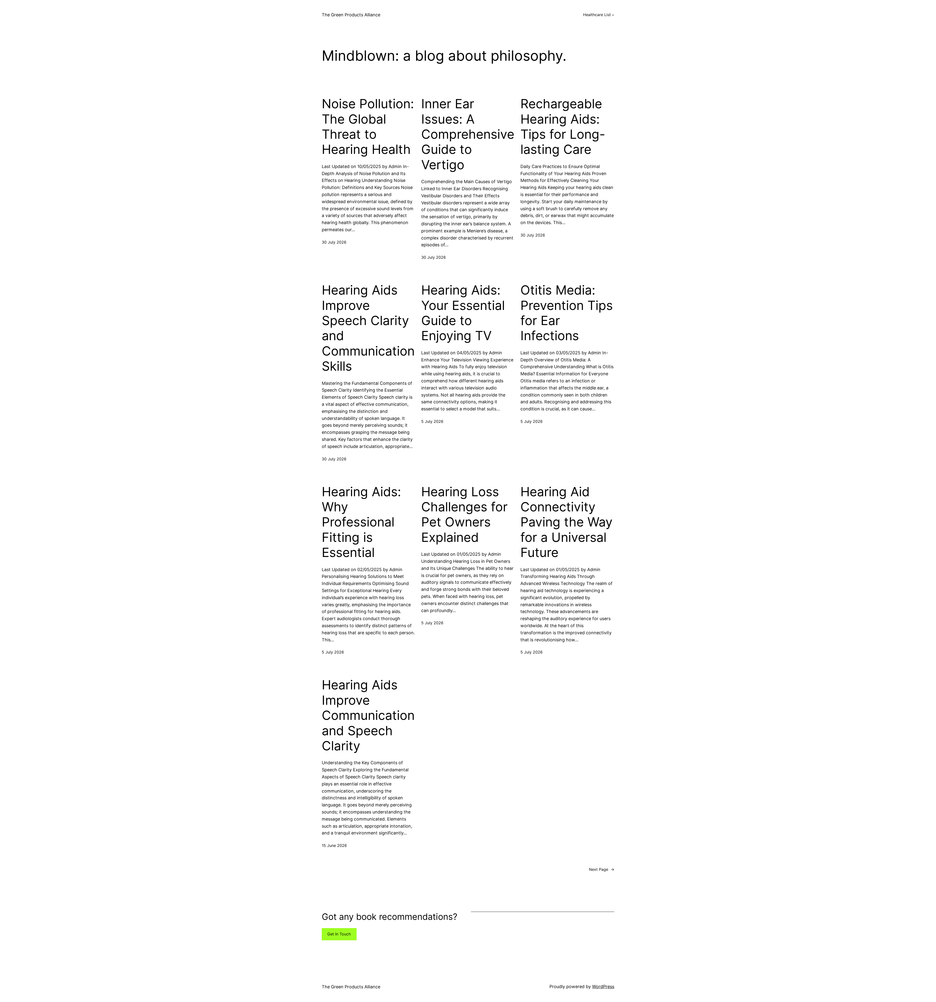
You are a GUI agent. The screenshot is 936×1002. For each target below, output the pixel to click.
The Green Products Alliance (351, 14)
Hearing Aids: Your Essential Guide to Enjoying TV (463, 313)
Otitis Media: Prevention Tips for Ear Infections (566, 313)
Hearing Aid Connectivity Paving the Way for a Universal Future (566, 522)
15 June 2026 (334, 845)
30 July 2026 (334, 242)
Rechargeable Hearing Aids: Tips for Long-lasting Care (562, 126)
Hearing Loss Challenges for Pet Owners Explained (464, 514)
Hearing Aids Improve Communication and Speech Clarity (368, 715)
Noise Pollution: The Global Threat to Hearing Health (368, 126)
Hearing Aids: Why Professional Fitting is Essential (361, 522)
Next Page (601, 869)
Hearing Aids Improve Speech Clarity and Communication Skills (368, 328)
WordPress (603, 986)
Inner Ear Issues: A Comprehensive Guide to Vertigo (467, 134)
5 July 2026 (432, 421)
